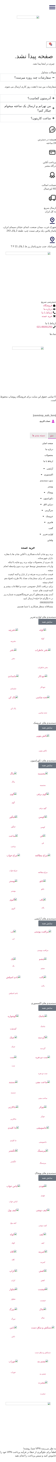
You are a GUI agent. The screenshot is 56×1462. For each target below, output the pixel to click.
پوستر (50, 486)
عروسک (49, 516)
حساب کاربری (45, 421)
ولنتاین (50, 540)
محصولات (49, 455)
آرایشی (50, 468)
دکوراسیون (48, 498)
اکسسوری (48, 474)
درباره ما (49, 449)
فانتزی (50, 522)
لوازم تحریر (48, 534)
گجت (51, 528)
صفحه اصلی (47, 443)
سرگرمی (49, 510)
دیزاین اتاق (48, 504)
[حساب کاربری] (53, 421)
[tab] (52, 436)
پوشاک (50, 492)
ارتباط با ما (48, 461)
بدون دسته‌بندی (46, 480)
